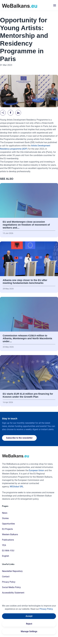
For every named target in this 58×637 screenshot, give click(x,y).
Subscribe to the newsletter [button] (19, 438)
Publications (8, 540)
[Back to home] (19, 5)
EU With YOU (8, 550)
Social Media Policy (11, 587)
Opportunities (8, 523)
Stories (5, 518)
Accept (29, 616)
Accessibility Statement (13, 592)
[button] (54, 5)
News (4, 513)
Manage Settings (29, 631)
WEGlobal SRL (16, 486)
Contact (5, 576)
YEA (4, 545)
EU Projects (7, 529)
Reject (29, 623)
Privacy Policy (8, 582)
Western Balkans (10, 534)
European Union (36, 470)
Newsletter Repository (12, 571)
